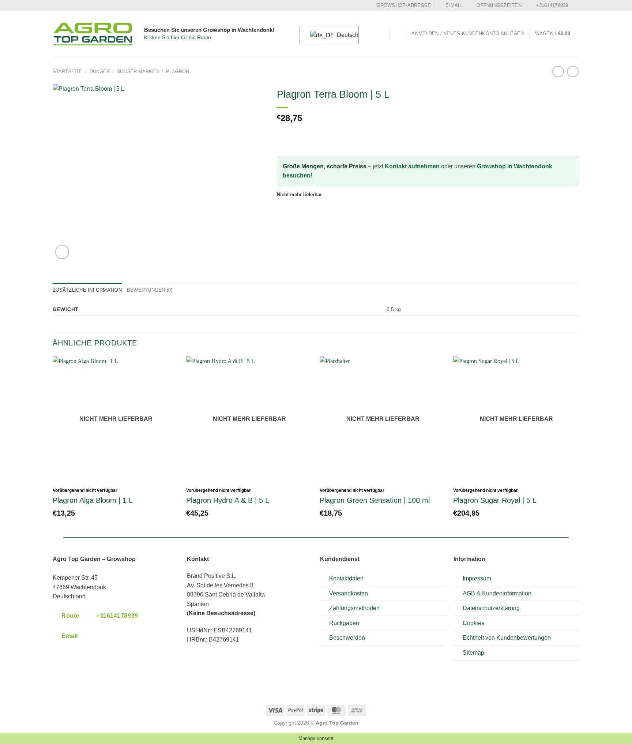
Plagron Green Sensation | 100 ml (375, 500)
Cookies (473, 623)
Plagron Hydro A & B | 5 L (227, 500)
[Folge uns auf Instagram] (575, 5)
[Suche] (381, 34)
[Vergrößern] (62, 252)
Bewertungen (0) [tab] (150, 290)
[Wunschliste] (397, 34)
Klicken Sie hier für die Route (177, 37)
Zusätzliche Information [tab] (87, 290)
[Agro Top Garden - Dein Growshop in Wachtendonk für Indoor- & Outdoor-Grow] (93, 34)
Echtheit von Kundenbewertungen (507, 638)
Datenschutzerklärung (491, 608)
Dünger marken (138, 71)
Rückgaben (344, 623)
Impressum (477, 578)
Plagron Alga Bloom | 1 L (93, 500)
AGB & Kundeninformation (497, 593)
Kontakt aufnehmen (412, 166)
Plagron (177, 71)
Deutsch (343, 35)
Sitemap (473, 653)
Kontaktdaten (346, 578)
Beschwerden (347, 638)
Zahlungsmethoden (354, 608)
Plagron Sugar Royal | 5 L (495, 500)
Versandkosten (348, 593)
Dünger (100, 71)
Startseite (67, 71)
